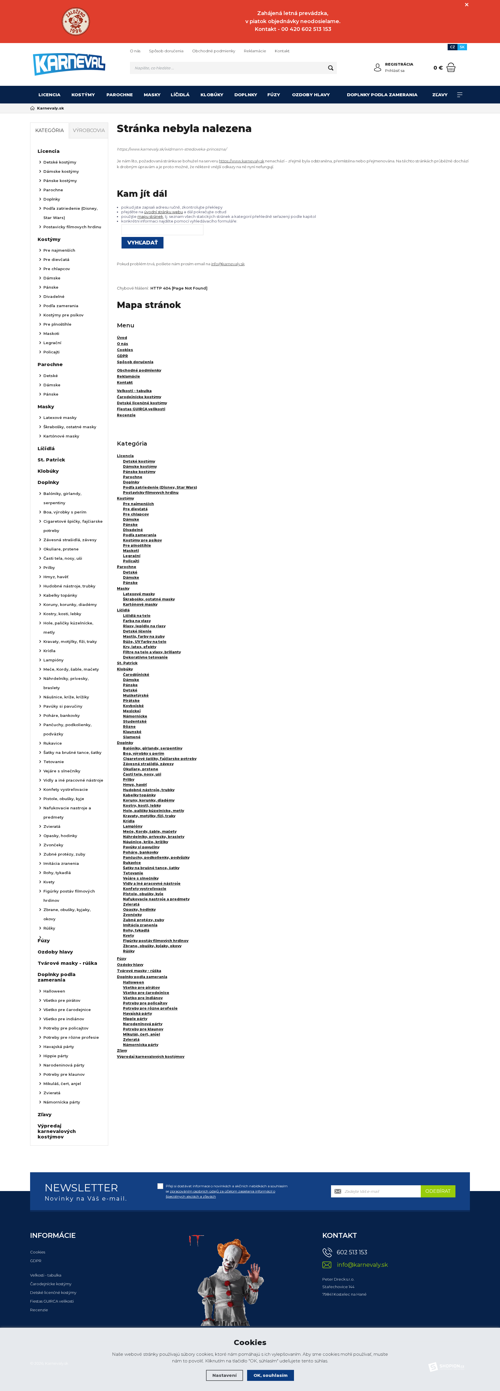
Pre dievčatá (135, 509)
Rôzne (129, 726)
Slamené (132, 737)
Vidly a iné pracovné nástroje (152, 883)
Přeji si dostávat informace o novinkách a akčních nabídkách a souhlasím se (227, 1191)
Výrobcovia (89, 130)
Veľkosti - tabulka (45, 1275)
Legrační (131, 556)
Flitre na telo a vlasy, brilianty (152, 652)
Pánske (130, 524)
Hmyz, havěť (135, 784)
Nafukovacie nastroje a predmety (156, 899)
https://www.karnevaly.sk (241, 161)
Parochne (119, 94)
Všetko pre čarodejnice (146, 993)
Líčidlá (180, 94)
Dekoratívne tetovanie (145, 657)
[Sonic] (76, 21)
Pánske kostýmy (139, 472)
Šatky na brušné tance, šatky (151, 868)
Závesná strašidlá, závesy (148, 764)
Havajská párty (137, 1013)
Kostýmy (83, 94)
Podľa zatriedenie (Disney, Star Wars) (160, 487)
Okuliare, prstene (140, 769)
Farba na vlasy (137, 621)
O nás (135, 51)
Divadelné (133, 530)
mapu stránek (150, 216)
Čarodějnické (136, 674)
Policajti (131, 561)
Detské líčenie (137, 631)
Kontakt (282, 51)
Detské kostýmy (139, 461)
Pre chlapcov (136, 514)
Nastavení (224, 1375)
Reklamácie (255, 51)
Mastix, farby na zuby (144, 636)
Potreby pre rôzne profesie (150, 1008)
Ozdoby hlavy (311, 94)
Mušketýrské (136, 695)
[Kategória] (460, 94)
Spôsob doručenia (166, 51)
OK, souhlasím (270, 1375)
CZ (452, 47)
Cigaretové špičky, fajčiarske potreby (159, 758)
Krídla (129, 821)
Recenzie (39, 1309)
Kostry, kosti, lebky (142, 805)
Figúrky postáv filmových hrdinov (155, 941)
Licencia (49, 94)
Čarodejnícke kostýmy (50, 1283)
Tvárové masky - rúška (139, 971)
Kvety (128, 935)
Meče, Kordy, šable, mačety (150, 831)
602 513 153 (352, 1252)
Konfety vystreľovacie (144, 888)
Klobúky (212, 94)
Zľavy (440, 94)
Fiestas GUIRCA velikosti (52, 1301)
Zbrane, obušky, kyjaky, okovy (152, 946)
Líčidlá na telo (136, 615)
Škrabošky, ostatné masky (149, 599)
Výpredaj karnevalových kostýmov (150, 1056)
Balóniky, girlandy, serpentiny (152, 748)
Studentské (135, 721)
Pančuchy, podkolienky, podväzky (156, 857)
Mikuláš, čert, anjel (141, 1034)
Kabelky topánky (139, 795)
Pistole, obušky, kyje (143, 894)
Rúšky (129, 951)
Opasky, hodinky (139, 909)
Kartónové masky (140, 604)
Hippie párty (135, 1019)
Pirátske (131, 700)
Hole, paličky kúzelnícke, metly (153, 810)
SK (462, 47)
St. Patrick (127, 663)
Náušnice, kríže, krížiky (145, 842)
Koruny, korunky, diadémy (148, 800)
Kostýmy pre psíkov (142, 540)
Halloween (133, 982)
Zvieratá (131, 904)
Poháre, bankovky (140, 852)
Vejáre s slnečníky (141, 878)
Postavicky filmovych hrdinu (151, 492)
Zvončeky (132, 915)
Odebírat (438, 1191)
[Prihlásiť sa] (377, 68)
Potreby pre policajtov (145, 1003)
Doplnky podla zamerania (382, 94)
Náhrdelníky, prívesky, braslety (153, 836)
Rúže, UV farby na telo (144, 641)
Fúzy (273, 94)
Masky (152, 94)
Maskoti (131, 550)
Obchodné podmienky (213, 51)
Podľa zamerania (139, 535)
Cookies (37, 1252)
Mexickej (132, 711)
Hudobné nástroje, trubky (148, 790)
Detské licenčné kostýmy (53, 1292)
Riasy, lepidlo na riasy (144, 626)
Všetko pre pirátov (141, 987)
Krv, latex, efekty (139, 647)
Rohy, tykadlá (136, 930)
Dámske (131, 519)
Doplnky (245, 94)
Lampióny (132, 826)
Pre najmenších (138, 504)
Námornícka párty (140, 1045)
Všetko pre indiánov (143, 998)
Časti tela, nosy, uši (142, 774)
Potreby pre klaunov (143, 1029)
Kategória (49, 130)
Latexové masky (139, 594)
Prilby (128, 779)
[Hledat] (331, 68)
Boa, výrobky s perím (143, 753)
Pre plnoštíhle (137, 545)
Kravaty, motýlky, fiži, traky (149, 816)
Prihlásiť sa (395, 70)
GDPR (35, 1260)
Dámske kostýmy (140, 466)
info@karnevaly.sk (228, 263)
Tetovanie (133, 873)
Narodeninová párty (142, 1024)
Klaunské (132, 732)
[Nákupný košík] (450, 67)
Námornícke (135, 716)
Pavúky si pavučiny (141, 847)
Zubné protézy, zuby (143, 920)
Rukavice (132, 862)
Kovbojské (133, 706)
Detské (130, 572)
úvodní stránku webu (163, 211)
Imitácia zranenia (140, 925)
